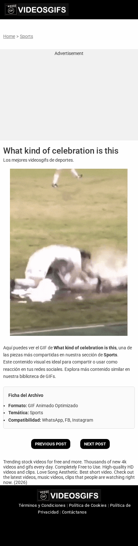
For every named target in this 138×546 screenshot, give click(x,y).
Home (9, 36)
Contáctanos (74, 512)
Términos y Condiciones (42, 505)
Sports (26, 36)
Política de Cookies (88, 505)
